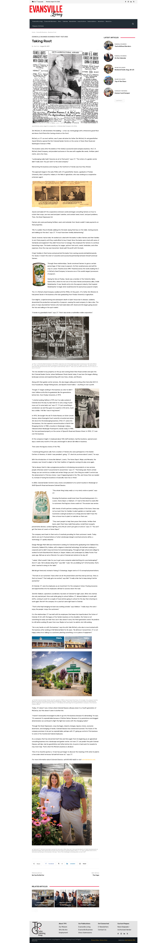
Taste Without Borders (43, 905)
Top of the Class (120, 81)
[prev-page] (33, 910)
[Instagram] (128, 1)
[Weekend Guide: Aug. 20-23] (108, 69)
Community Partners (87, 902)
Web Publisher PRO (130, 940)
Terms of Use (103, 940)
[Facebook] (125, 1)
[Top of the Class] (108, 80)
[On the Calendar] (66, 898)
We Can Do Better (38, 875)
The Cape (96, 875)
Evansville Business (42, 32)
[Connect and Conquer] (88, 898)
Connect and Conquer (88, 905)
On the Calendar (65, 905)
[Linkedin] (131, 1)
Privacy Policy (95, 940)
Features (64, 37)
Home (33, 32)
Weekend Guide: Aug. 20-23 (124, 70)
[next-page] (36, 910)
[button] (133, 24)
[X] (133, 1)
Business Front (52, 32)
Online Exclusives (120, 67)
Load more (119, 100)
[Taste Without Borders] (43, 898)
